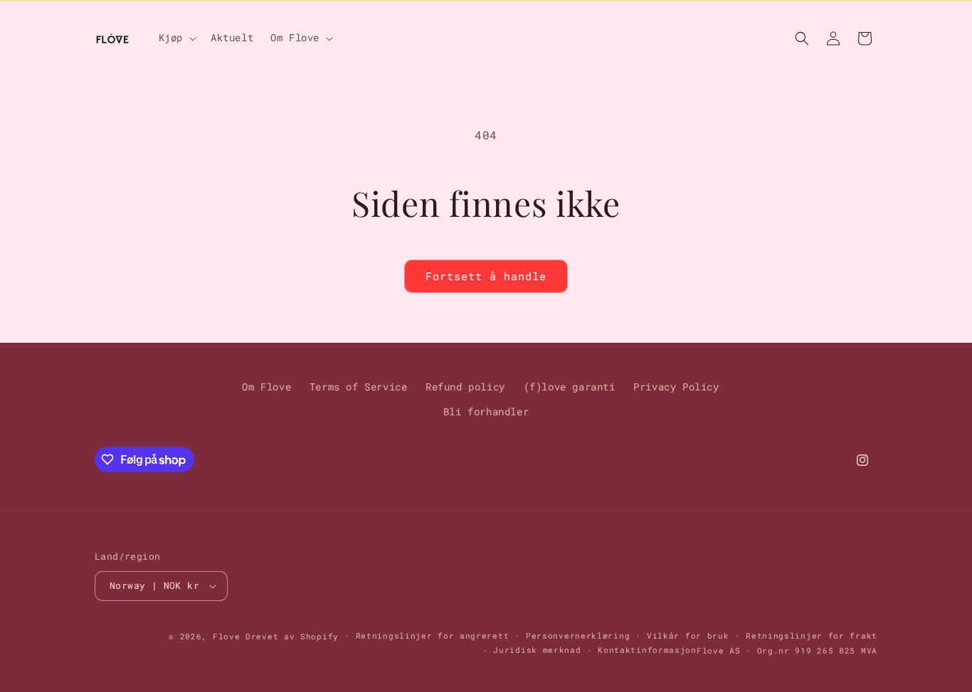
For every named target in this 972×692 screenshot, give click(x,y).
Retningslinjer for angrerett (432, 635)
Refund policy (465, 386)
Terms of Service (359, 386)
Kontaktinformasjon (647, 649)
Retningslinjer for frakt (811, 635)
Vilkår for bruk (688, 635)
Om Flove (266, 386)
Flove (227, 636)
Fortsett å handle (486, 276)
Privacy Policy (676, 386)
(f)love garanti (570, 386)
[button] (176, 38)
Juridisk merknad (537, 649)
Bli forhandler (486, 411)
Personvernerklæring (578, 635)
